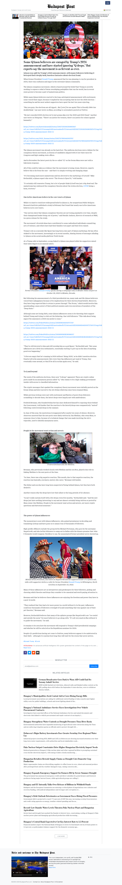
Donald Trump (47, 79)
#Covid (37, 641)
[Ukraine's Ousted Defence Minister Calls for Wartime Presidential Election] (14, 16)
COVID (86, 186)
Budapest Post (61, 6)
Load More (61, 836)
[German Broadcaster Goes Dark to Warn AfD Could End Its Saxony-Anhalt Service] (30, 683)
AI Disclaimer (58, 882)
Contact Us (36, 882)
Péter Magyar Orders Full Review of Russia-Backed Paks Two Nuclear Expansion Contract (97, 16)
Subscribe (94, 666)
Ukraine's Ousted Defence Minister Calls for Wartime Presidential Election (26, 16)
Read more (27, 648)
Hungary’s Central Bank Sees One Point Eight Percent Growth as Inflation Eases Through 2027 (47, 16)
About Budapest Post (47, 882)
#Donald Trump (29, 641)
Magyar (108, 10)
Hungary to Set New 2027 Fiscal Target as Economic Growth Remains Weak (73, 15)
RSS (91, 857)
